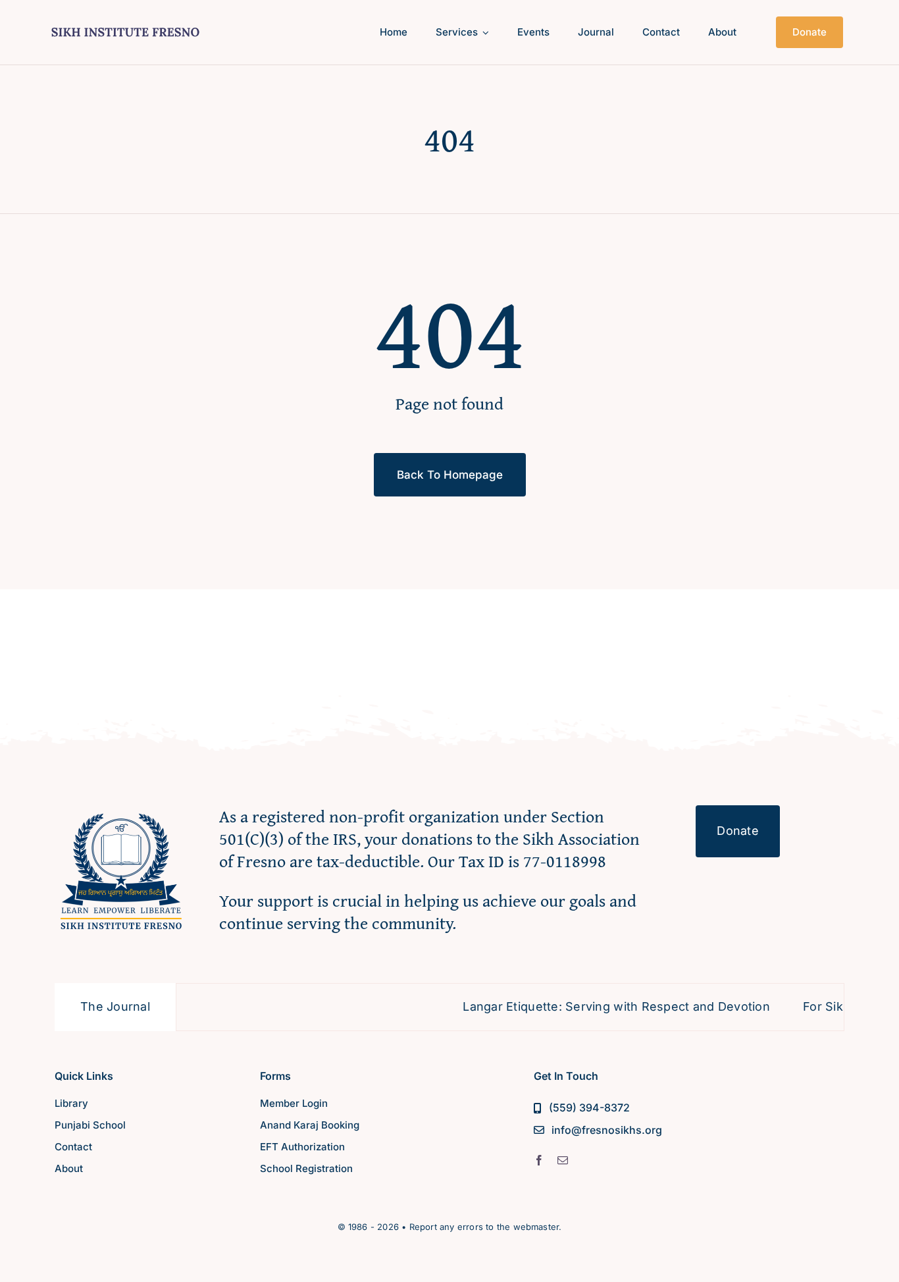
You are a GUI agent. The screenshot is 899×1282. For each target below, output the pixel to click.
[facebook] (539, 1160)
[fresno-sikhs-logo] (121, 811)
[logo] (125, 25)
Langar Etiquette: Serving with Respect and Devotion (584, 1006)
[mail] (562, 1160)
